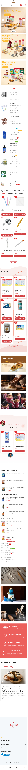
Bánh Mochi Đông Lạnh (6, 557)
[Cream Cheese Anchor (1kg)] (7, 305)
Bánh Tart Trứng (15, 185)
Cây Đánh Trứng (14, 97)
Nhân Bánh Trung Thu (15, 163)
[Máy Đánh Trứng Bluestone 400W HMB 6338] (7, 222)
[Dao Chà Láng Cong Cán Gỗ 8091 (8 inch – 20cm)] (20, 243)
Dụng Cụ (12, 90)
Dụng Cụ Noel (13, 172)
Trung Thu (13, 156)
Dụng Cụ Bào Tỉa (14, 110)
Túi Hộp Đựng (13, 181)
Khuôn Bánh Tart (14, 121)
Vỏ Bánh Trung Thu (14, 166)
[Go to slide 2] (13, 31)
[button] (3, 20)
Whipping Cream (14, 139)
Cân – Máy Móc (13, 94)
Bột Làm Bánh (13, 145)
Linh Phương (7, 682)
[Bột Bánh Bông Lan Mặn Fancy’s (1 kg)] (3, 523)
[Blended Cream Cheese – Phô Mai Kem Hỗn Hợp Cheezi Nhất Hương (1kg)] (7, 282)
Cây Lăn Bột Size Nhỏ (19, 229)
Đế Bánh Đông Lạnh (6, 561)
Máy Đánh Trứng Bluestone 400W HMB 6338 (6, 231)
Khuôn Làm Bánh (14, 116)
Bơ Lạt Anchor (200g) (20, 334)
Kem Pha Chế (13, 137)
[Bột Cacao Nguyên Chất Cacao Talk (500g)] (20, 305)
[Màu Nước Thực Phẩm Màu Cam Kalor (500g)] (3, 513)
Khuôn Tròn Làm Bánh (15, 123)
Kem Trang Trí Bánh (16, 132)
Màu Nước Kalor (13, 152)
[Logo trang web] (13, 1)
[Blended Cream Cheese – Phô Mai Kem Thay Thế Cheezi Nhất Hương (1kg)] (20, 282)
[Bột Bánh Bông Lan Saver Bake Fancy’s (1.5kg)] (3, 530)
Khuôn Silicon (13, 126)
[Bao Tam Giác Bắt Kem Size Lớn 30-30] (20, 202)
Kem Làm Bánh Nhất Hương (8, 559)
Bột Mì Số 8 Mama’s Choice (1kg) (15, 480)
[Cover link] (13, 46)
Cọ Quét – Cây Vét (14, 99)
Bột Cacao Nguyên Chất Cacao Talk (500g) (19, 314)
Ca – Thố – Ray (13, 92)
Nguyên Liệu (14, 143)
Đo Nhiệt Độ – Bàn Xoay (15, 105)
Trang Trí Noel (13, 177)
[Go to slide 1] (12, 31)
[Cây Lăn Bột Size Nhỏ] (20, 222)
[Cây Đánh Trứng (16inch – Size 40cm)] (7, 243)
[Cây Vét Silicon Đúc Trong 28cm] (7, 202)
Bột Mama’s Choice (14, 150)
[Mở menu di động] (1, 5)
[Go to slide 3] (14, 31)
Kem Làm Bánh (14, 130)
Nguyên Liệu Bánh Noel (15, 174)
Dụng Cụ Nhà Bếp (14, 112)
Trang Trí (12, 183)
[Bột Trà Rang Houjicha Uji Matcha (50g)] (7, 328)
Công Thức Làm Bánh (7, 686)
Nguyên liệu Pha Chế (6, 555)
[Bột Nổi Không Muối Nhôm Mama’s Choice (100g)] (3, 489)
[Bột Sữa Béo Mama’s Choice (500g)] (3, 475)
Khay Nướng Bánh (14, 108)
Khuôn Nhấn (13, 119)
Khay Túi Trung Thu (14, 159)
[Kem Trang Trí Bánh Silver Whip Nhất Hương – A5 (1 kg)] (7, 437)
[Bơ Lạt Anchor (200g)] (20, 327)
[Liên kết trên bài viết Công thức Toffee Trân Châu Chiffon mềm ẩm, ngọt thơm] (14, 676)
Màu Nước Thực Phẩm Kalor (9, 494)
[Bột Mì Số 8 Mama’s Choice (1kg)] (3, 482)
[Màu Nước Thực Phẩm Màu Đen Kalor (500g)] (3, 506)
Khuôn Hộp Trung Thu (15, 161)
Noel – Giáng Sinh (15, 170)
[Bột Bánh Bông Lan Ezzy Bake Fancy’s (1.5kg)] (3, 537)
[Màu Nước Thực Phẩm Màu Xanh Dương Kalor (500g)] (3, 499)
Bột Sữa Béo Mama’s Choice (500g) (15, 473)
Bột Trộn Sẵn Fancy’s (15, 148)
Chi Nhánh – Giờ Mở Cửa (9, 737)
